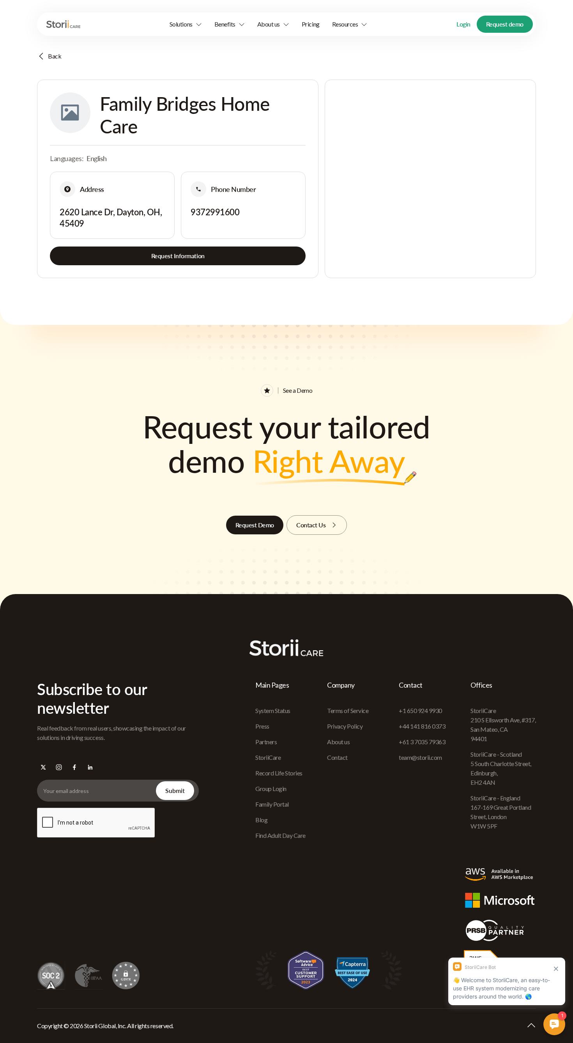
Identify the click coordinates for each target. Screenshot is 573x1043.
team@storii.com (420, 757)
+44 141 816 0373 (422, 726)
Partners (266, 741)
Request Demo (254, 525)
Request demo (504, 24)
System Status (272, 710)
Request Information (178, 255)
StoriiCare (268, 757)
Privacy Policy (345, 726)
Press (262, 726)
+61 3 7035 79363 (422, 741)
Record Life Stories (278, 773)
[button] (186, 24)
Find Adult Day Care (280, 835)
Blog (261, 819)
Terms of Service (347, 710)
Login (463, 24)
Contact (337, 757)
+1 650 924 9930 (420, 710)
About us (338, 741)
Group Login (270, 788)
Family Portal (272, 804)
